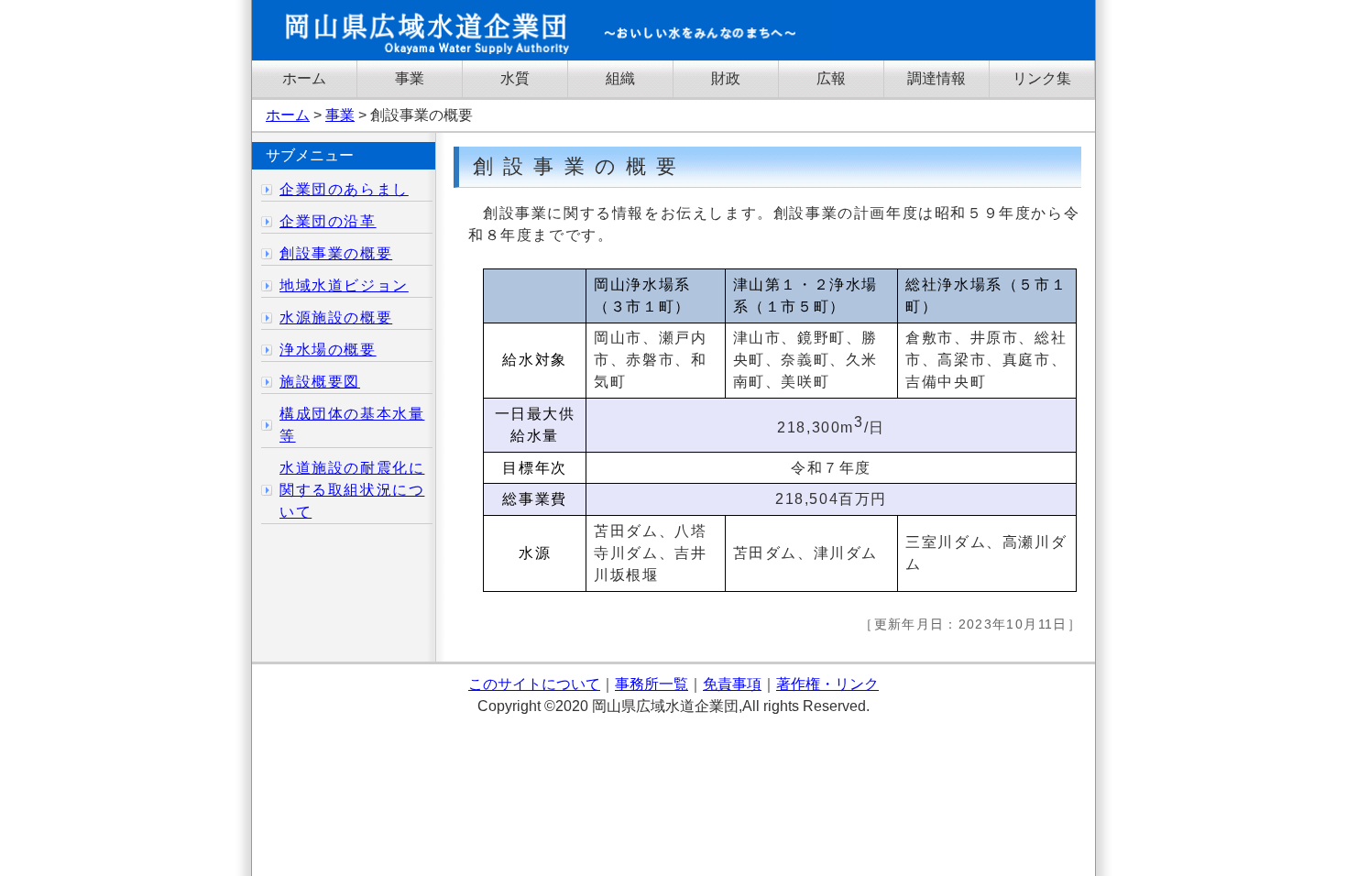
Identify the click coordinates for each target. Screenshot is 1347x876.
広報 (831, 78)
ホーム (304, 78)
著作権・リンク (827, 684)
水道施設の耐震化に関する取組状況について (351, 490)
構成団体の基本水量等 (351, 424)
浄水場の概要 (328, 349)
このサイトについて (534, 684)
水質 (515, 78)
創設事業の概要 (335, 253)
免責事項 (732, 684)
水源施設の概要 (335, 317)
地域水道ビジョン (344, 285)
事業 (409, 78)
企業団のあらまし (344, 189)
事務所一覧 (651, 684)
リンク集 (1042, 78)
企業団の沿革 (328, 221)
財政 (725, 78)
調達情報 (936, 78)
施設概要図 (319, 381)
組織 (620, 78)
